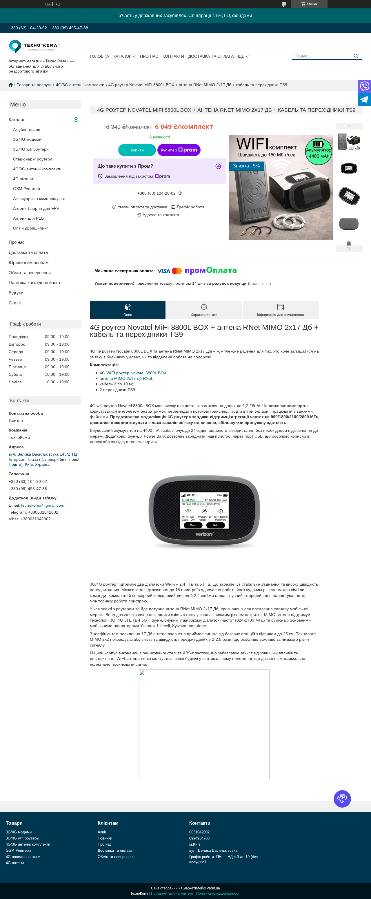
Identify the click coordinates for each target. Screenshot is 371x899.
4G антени (23, 178)
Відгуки (16, 292)
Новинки (105, 838)
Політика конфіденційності (35, 282)
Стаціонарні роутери (32, 159)
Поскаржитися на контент (172, 893)
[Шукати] (355, 56)
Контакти (173, 56)
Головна (99, 56)
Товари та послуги (34, 85)
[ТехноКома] (35, 46)
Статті (15, 302)
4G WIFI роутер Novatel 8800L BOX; (134, 373)
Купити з (169, 150)
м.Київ (195, 844)
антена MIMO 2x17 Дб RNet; (126, 378)
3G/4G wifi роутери (31, 149)
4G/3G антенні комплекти (80, 85)
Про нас (149, 56)
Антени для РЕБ (28, 218)
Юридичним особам (28, 262)
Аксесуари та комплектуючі (39, 198)
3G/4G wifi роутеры (22, 838)
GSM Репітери (26, 188)
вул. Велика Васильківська (213, 850)
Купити (137, 150)
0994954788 (199, 838)
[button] (342, 799)
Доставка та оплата (211, 56)
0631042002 (199, 832)
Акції (102, 832)
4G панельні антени (23, 857)
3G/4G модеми (27, 139)
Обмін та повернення (30, 272)
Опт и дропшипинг (30, 228)
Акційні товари (26, 129)
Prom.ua (213, 888)
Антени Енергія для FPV (36, 208)
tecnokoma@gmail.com (42, 505)
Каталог (122, 56)
